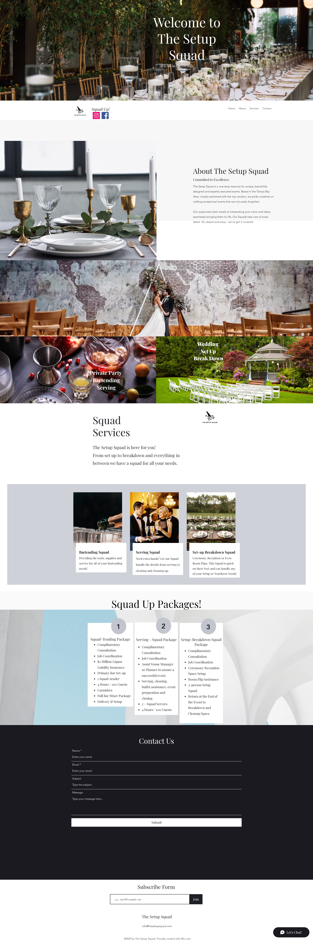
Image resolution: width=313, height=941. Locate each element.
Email (75, 764)
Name (76, 750)
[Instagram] (96, 115)
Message (77, 792)
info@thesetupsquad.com (157, 926)
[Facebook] (105, 115)
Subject (76, 778)
